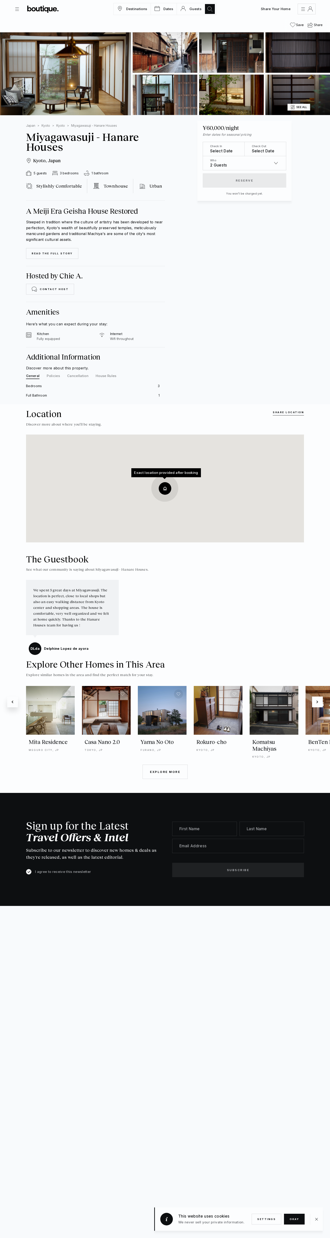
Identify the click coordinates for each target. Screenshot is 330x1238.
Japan (30, 125)
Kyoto (46, 125)
